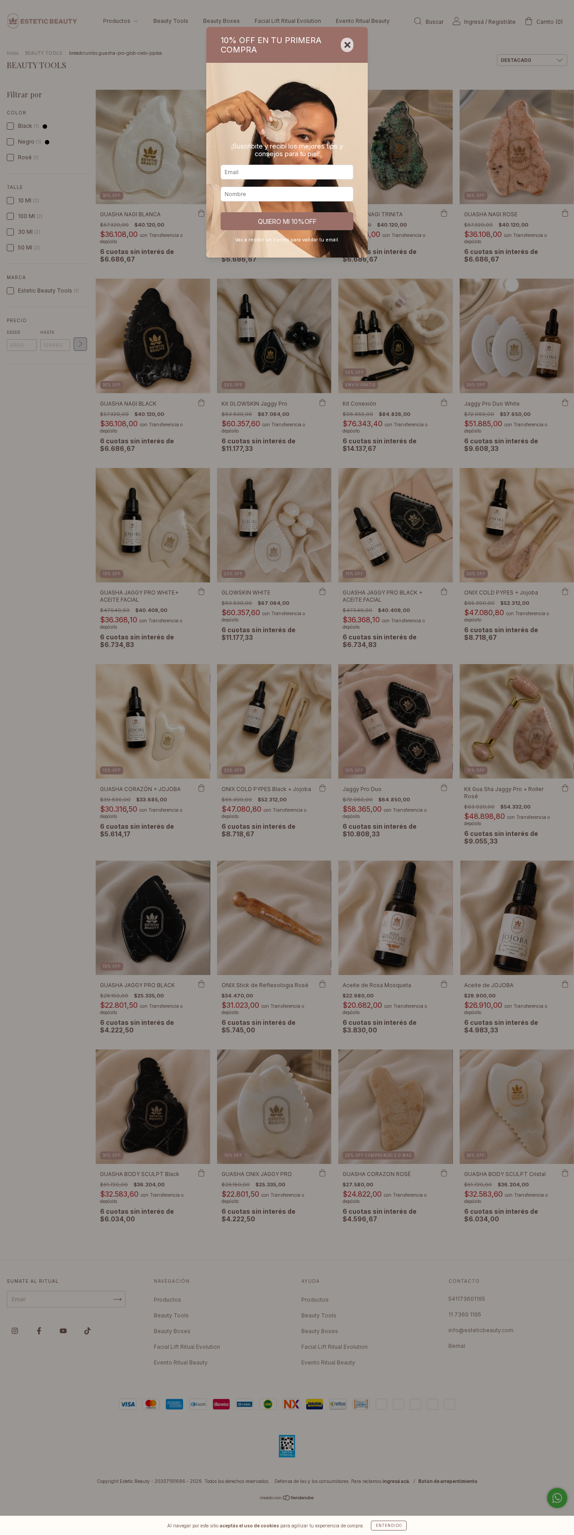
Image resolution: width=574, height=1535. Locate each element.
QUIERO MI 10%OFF (287, 221)
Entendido (389, 1525)
